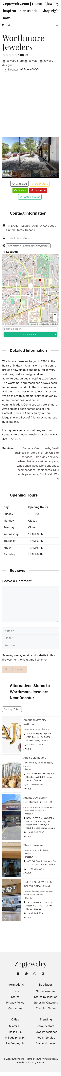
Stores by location (45, 997)
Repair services (25, 470)
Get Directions (28, 334)
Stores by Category (45, 1002)
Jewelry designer (46, 1032)
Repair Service (45, 1037)
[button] (8, 24)
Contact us (15, 1008)
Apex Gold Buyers (34, 757)
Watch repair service (33, 894)
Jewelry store (29, 762)
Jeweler (27, 766)
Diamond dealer (44, 762)
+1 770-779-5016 (34, 784)
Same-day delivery (46, 457)
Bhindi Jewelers (33, 845)
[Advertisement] (30, 103)
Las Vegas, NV (15, 1043)
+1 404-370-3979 (17, 237)
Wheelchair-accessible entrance (37, 465)
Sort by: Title (11, 709)
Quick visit (46, 474)
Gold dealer (42, 850)
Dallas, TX (15, 1032)
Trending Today (46, 1008)
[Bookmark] (5, 750)
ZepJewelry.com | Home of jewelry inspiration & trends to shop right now (31, 10)
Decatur (46, 729)
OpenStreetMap (43, 324)
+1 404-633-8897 (35, 832)
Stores (15, 997)
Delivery (27, 448)
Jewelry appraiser (31, 729)
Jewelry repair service (33, 810)
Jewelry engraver (45, 807)
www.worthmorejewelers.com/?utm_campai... (28, 245)
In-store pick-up (37, 452)
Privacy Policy (15, 1002)
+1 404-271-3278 (34, 744)
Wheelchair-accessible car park (38, 461)
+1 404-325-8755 (35, 869)
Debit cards (44, 470)
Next (56, 174)
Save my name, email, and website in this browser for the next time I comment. (28, 657)
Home (15, 991)
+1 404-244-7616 (35, 913)
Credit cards (42, 448)
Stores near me (45, 991)
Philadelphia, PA (15, 1037)
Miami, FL (15, 1026)
